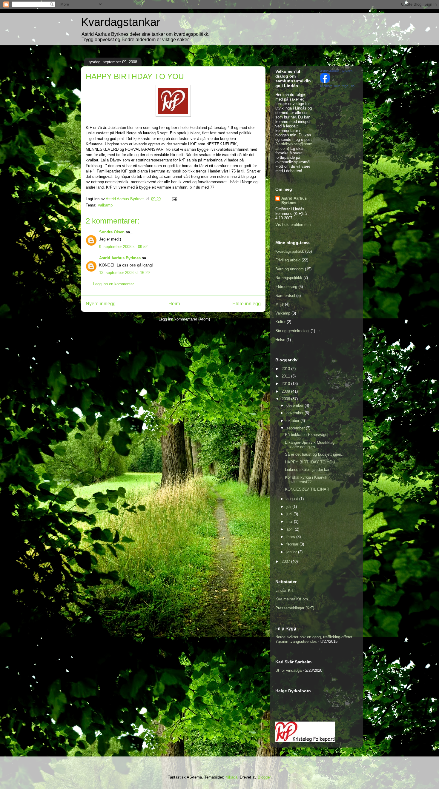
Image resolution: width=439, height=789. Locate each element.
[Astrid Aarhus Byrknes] (325, 81)
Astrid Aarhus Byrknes (120, 258)
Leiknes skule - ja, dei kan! (308, 469)
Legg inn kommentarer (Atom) (184, 319)
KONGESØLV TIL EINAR (307, 489)
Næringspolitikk (288, 277)
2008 (286, 399)
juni (290, 514)
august (292, 499)
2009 (286, 391)
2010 (286, 383)
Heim (174, 303)
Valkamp (105, 205)
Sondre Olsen (112, 232)
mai (290, 521)
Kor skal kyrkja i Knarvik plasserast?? (306, 479)
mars (291, 536)
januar (292, 552)
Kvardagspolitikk (289, 251)
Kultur (280, 322)
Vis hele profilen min (293, 224)
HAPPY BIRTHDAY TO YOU (310, 462)
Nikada (231, 777)
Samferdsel (285, 295)
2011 (286, 376)
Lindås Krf (284, 590)
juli (289, 506)
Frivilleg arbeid (287, 260)
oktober (293, 420)
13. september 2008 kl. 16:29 (124, 272)
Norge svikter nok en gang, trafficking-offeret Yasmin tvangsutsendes (313, 639)
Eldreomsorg (286, 286)
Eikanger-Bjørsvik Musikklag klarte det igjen (309, 444)
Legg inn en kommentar (113, 284)
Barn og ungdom (289, 269)
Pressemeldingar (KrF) (294, 608)
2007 (286, 561)
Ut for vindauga (288, 670)
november (295, 413)
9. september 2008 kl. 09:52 (123, 246)
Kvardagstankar (120, 22)
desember (295, 405)
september (296, 428)
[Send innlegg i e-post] (174, 199)
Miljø (279, 304)
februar (293, 544)
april (290, 529)
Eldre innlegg (246, 303)
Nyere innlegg (101, 303)
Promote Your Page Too (337, 86)
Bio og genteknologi (292, 331)
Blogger (264, 777)
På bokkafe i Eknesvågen (307, 434)
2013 (286, 368)
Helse (280, 340)
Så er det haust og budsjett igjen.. (314, 454)
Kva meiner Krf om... (293, 599)
